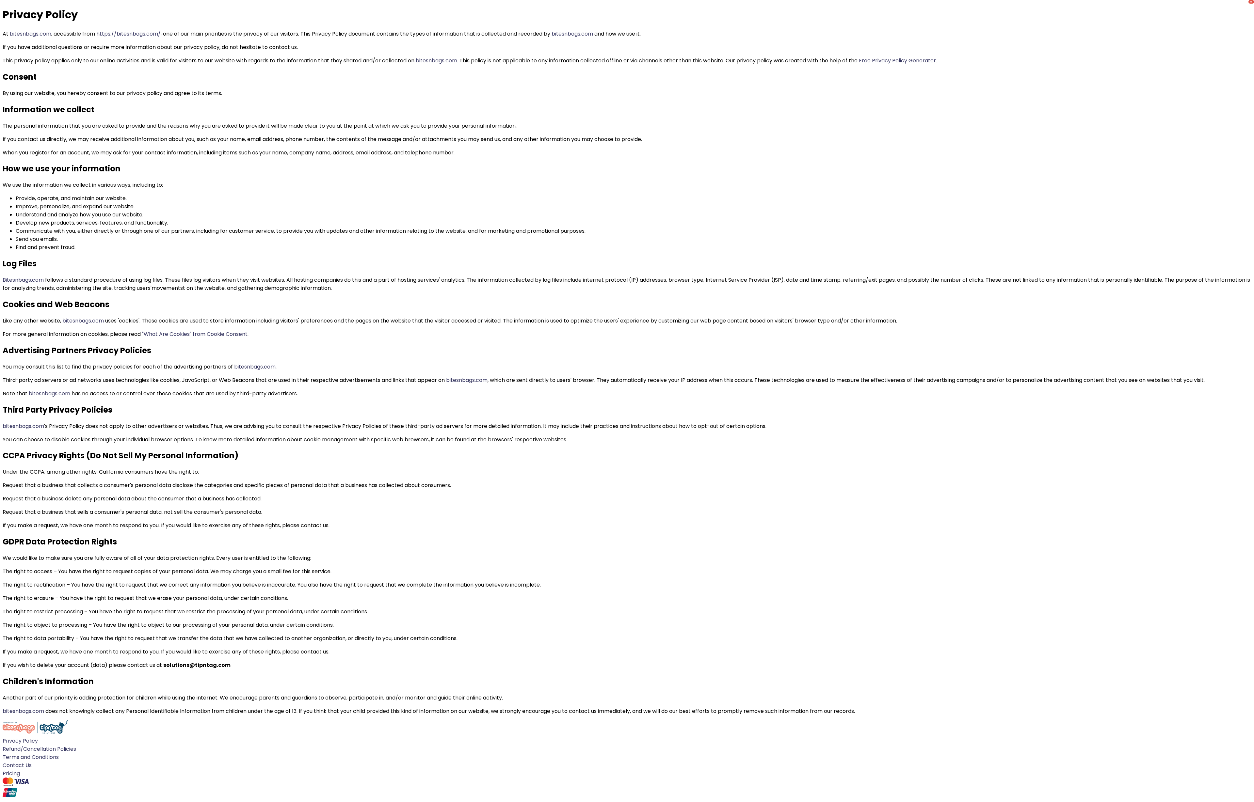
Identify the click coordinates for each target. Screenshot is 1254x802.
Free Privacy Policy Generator (897, 60)
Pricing (11, 773)
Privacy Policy (20, 741)
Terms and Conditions (31, 757)
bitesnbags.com (30, 34)
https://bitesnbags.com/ (128, 34)
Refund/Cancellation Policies (39, 749)
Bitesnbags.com (23, 280)
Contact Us (17, 765)
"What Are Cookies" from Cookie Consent (195, 334)
